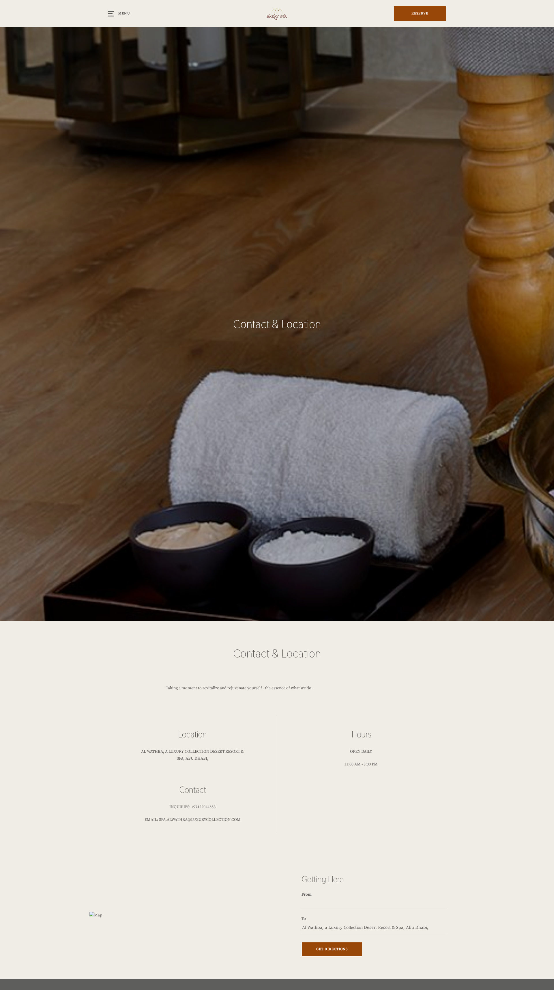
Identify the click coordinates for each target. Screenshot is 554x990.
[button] (332, 949)
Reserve (419, 13)
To (304, 918)
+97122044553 (203, 807)
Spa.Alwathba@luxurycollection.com (200, 819)
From (307, 894)
